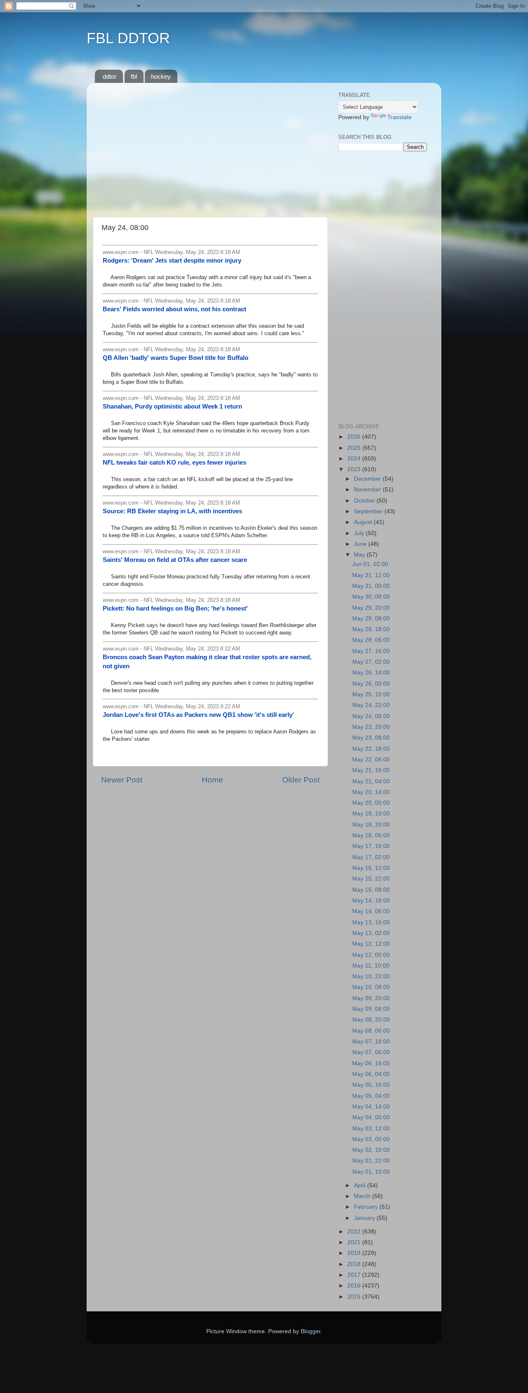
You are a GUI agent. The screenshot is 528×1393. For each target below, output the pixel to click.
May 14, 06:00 (371, 911)
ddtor (109, 76)
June (361, 544)
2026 (354, 437)
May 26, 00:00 (371, 684)
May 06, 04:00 (371, 1074)
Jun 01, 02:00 (370, 564)
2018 (354, 1264)
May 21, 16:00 (371, 770)
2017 (354, 1275)
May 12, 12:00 (371, 944)
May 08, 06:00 (371, 1031)
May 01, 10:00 (371, 1172)
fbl (134, 76)
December (368, 479)
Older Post (301, 779)
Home (212, 779)
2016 (354, 1286)
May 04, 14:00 (371, 1107)
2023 (354, 469)
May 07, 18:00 (371, 1041)
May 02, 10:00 (371, 1150)
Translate (399, 117)
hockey (161, 76)
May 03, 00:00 (371, 1139)
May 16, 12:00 (371, 868)
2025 (354, 448)
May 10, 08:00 (371, 987)
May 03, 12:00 (371, 1128)
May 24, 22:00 (371, 705)
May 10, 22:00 (371, 976)
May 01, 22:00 (371, 1161)
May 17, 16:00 (371, 846)
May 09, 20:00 (371, 998)
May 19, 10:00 (371, 813)
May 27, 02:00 (371, 662)
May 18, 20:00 (371, 825)
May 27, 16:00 (371, 651)
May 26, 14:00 (371, 672)
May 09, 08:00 (371, 1009)
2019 (354, 1253)
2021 (354, 1242)
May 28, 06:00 (371, 640)
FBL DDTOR (128, 38)
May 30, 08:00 (371, 597)
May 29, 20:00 (371, 608)
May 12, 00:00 (371, 955)
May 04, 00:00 (371, 1117)
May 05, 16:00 (371, 1085)
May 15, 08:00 (371, 890)
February (367, 1207)
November (368, 489)
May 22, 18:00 (371, 749)
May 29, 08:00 (371, 618)
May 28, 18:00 (371, 629)
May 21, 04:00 (371, 781)
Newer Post (121, 779)
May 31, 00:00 (371, 586)
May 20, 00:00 (371, 803)
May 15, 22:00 (371, 879)
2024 (354, 459)
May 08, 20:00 (371, 1020)
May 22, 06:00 (371, 759)
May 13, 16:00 (371, 922)
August (364, 522)
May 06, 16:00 (371, 1063)
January (365, 1218)
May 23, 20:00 (371, 727)
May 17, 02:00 (371, 857)
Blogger (311, 1331)
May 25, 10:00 (371, 694)
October (365, 501)
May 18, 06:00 (371, 835)
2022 (354, 1232)
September (369, 511)
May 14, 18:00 (371, 900)
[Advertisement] (210, 146)
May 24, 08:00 (371, 716)
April (360, 1185)
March (363, 1196)
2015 (354, 1297)
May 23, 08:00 (371, 738)
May (360, 555)
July (360, 533)
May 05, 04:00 (371, 1096)
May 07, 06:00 (371, 1052)
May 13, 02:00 (371, 933)
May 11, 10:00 (370, 966)
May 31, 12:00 (371, 575)
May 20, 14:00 (371, 792)
